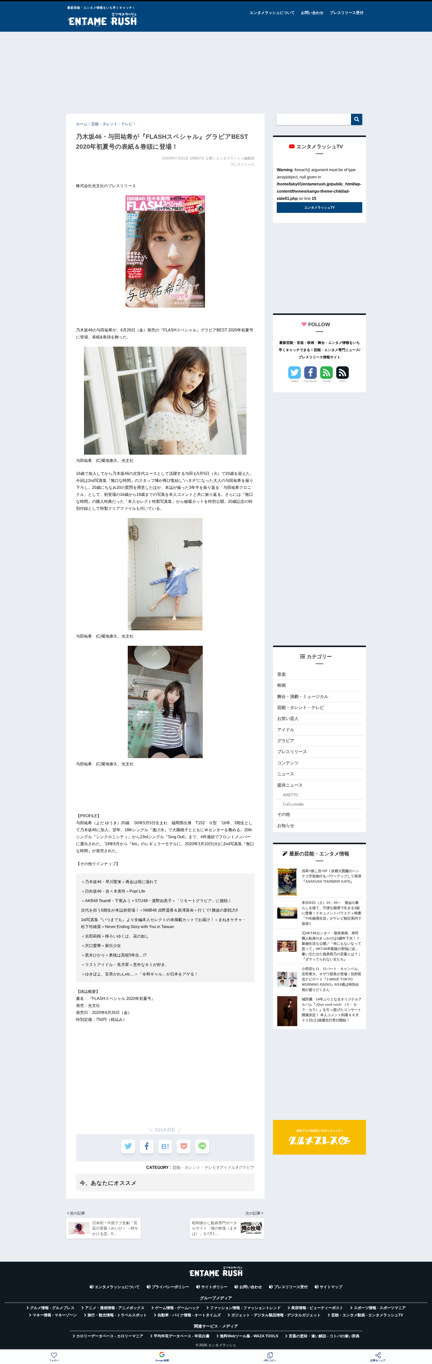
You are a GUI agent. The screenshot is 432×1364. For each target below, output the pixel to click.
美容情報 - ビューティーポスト (317, 1308)
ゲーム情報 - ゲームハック (177, 1308)
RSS (342, 381)
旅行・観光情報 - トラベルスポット (117, 1315)
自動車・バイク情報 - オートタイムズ (189, 1315)
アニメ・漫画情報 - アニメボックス (114, 1308)
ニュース (285, 774)
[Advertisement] (216, 70)
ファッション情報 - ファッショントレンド (245, 1308)
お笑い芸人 (287, 718)
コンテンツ (287, 763)
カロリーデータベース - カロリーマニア (109, 1336)
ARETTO (290, 795)
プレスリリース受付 (347, 12)
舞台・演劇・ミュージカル (302, 696)
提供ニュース (290, 785)
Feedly (326, 381)
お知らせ (285, 825)
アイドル (228, 1167)
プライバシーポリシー (170, 1287)
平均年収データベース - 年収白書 (182, 1336)
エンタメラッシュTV (319, 207)
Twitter (294, 381)
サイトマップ (331, 1287)
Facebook (310, 381)
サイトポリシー (214, 1287)
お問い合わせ (312, 12)
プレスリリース (292, 751)
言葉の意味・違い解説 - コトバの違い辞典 (324, 1336)
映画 (281, 685)
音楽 (281, 674)
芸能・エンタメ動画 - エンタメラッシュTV (367, 1315)
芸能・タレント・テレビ (194, 1167)
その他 (283, 814)
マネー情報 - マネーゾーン (54, 1315)
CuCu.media (293, 804)
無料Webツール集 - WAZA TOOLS (249, 1336)
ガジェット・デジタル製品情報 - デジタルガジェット (276, 1315)
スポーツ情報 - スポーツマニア (380, 1308)
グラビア (246, 1167)
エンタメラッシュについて (272, 12)
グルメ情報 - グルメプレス (52, 1308)
